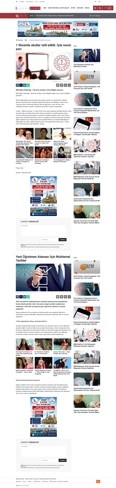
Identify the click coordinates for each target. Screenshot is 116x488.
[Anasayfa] (17, 1)
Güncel (87, 8)
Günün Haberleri (29, 1)
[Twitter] (21, 85)
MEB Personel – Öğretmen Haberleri (59, 481)
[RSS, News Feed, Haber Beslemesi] (98, 481)
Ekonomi (80, 8)
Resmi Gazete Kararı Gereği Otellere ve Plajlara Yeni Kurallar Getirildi (55, 15)
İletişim (29, 481)
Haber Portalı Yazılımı (24, 485)
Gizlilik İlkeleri (36, 481)
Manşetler (22, 1)
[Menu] (95, 8)
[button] (61, 85)
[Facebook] (17, 85)
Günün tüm (94, 15)
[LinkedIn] (24, 85)
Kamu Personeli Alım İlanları (58, 8)
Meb (45, 8)
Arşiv (36, 1)
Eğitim (73, 8)
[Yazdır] (57, 85)
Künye (24, 481)
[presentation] (22, 16)
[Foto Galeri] (99, 1)
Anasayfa (20, 40)
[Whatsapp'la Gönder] (28, 85)
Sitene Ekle (42, 1)
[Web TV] (95, 1)
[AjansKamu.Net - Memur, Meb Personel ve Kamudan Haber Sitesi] (28, 8)
